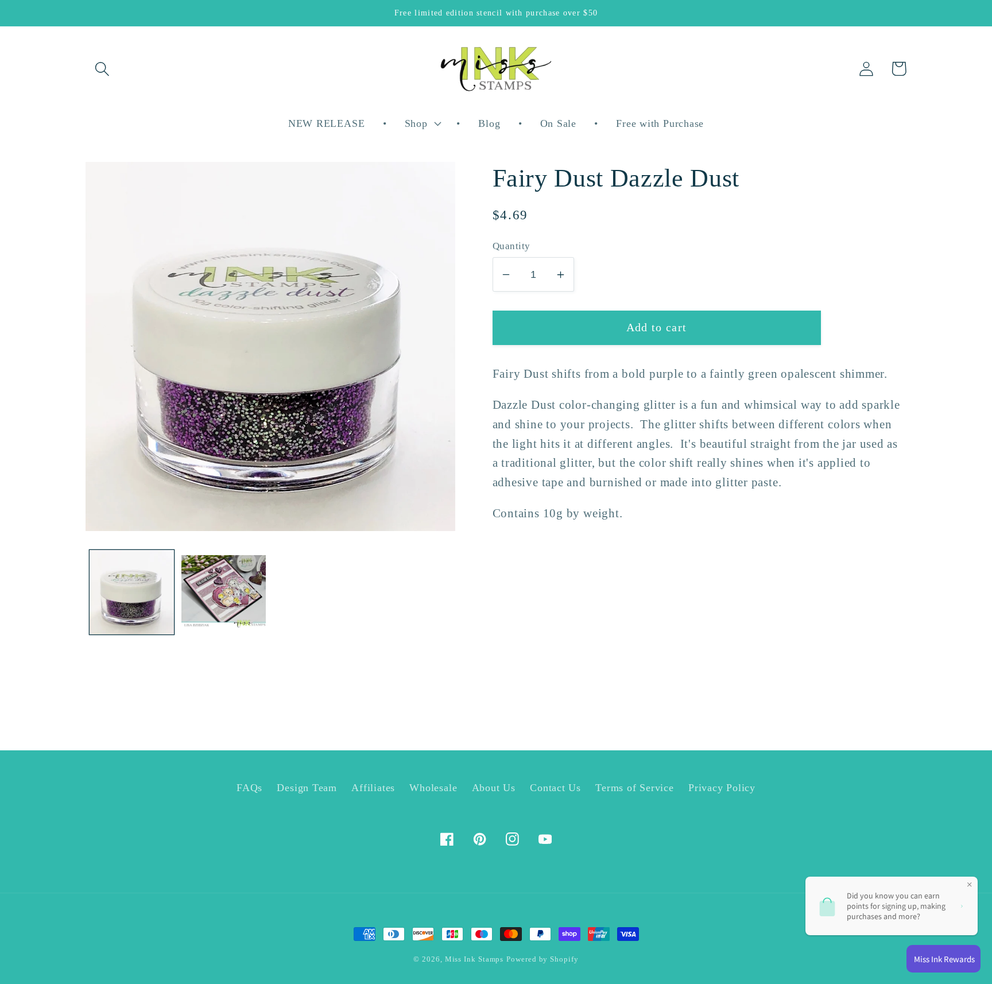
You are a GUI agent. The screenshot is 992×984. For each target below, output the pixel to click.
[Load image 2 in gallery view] (223, 592)
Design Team (307, 787)
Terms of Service (634, 787)
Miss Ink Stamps (474, 959)
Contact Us (555, 787)
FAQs (249, 787)
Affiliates (373, 787)
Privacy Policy (721, 787)
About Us (494, 787)
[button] (102, 68)
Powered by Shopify (542, 959)
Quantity (511, 246)
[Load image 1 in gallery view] (132, 592)
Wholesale (433, 787)
